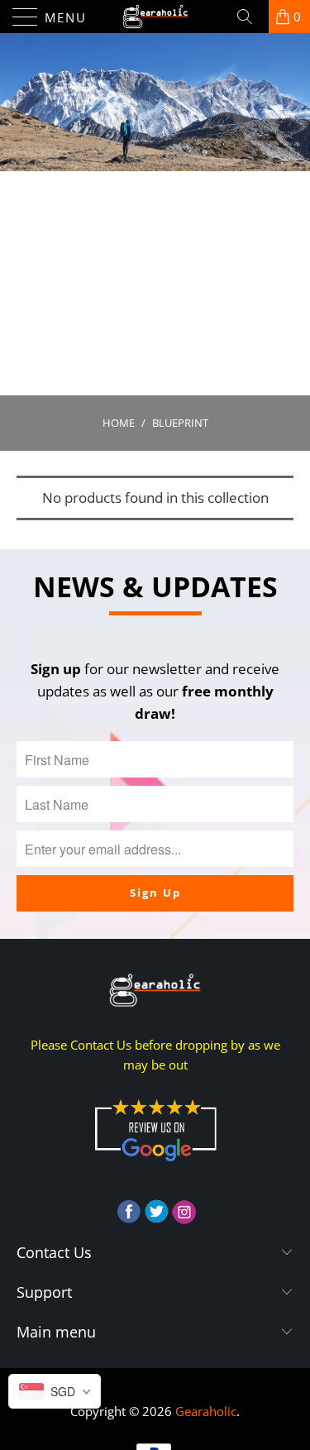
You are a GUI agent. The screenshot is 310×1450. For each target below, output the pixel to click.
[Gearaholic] (155, 16)
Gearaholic (205, 1411)
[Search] (250, 16)
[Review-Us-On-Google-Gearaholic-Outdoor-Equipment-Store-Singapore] (155, 1164)
